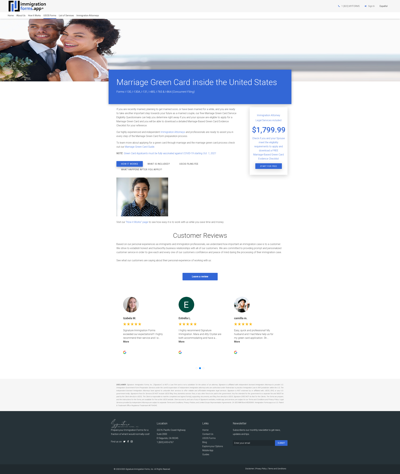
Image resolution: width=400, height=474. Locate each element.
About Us (20, 15)
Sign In (371, 6)
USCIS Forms (49, 15)
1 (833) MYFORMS (350, 6)
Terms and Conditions (277, 469)
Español (384, 6)
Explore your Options (212, 446)
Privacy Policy (261, 469)
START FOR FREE (268, 166)
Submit (281, 443)
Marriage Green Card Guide (139, 146)
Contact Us (207, 434)
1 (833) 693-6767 (165, 442)
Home (11, 15)
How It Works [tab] (129, 164)
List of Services (66, 15)
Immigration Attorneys (88, 15)
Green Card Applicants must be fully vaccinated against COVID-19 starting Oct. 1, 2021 (170, 153)
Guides (205, 454)
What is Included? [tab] (159, 164)
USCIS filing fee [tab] (188, 164)
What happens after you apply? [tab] (141, 169)
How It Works (34, 15)
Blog (204, 442)
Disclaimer (249, 469)
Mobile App (207, 450)
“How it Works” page (137, 222)
